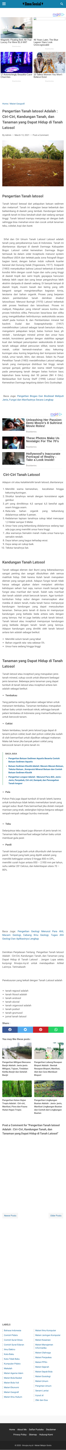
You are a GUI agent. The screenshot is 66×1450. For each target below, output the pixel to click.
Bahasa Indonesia (12, 1330)
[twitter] (25, 1030)
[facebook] (10, 1030)
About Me (22, 1429)
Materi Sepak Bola (43, 1371)
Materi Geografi (11, 1392)
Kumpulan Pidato (12, 1363)
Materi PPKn (41, 1362)
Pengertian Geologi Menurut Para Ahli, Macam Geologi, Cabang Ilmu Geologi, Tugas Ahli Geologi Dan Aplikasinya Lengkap (33, 935)
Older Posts (55, 1215)
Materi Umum (41, 1381)
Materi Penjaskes (43, 1357)
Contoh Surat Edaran (14, 1344)
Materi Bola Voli (11, 1382)
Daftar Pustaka (36, 1429)
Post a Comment (41, 135)
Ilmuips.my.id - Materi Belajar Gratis (36, 1445)
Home (12, 1429)
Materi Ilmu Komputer (45, 1330)
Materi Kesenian (43, 1340)
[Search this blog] (62, 4)
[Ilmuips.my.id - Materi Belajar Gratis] (33, 4)
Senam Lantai (42, 1390)
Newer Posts (10, 1215)
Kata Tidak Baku (12, 1359)
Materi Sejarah (42, 1367)
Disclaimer (51, 1429)
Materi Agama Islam (13, 1373)
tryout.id (39, 1395)
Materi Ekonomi (11, 1387)
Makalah (8, 1368)
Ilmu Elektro (9, 1349)
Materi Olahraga (43, 1352)
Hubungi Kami (46, 1434)
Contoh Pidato (11, 1335)
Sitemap (33, 1434)
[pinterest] (40, 1030)
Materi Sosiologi (42, 1376)
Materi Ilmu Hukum (13, 1397)
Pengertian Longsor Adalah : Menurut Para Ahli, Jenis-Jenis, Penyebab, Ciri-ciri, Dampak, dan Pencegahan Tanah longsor (34, 780)
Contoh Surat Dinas (13, 1340)
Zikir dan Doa (41, 1400)
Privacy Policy (20, 1434)
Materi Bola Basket (13, 1378)
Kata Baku (9, 1354)
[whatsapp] (56, 1030)
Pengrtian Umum (43, 1386)
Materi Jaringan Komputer (47, 1335)
